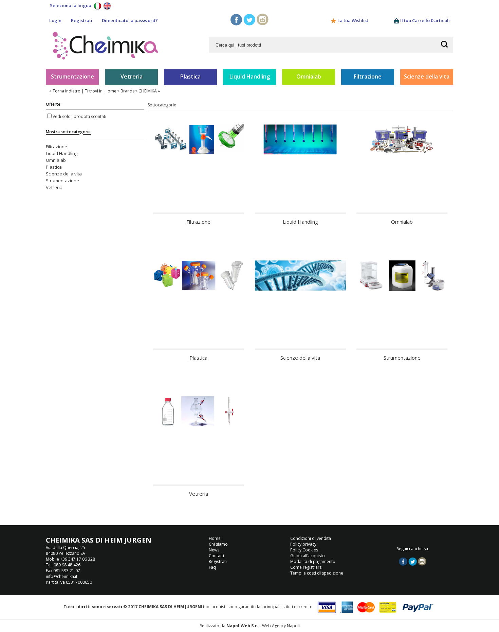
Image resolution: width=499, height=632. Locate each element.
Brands (127, 91)
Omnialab (308, 76)
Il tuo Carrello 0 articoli (424, 20)
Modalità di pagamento (312, 561)
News (214, 550)
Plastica (190, 76)
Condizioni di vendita (310, 538)
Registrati (81, 20)
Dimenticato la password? (130, 20)
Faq (212, 567)
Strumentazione (72, 76)
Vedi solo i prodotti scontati (79, 116)
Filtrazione (368, 76)
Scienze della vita (426, 76)
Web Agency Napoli (281, 626)
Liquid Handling (249, 76)
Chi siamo (218, 544)
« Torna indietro (64, 91)
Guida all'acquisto (307, 556)
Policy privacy (303, 544)
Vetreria (132, 76)
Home (110, 91)
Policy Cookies (304, 550)
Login (55, 20)
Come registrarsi (306, 567)
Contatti (216, 556)
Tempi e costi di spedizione (316, 573)
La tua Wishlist (352, 20)
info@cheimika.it (61, 576)
